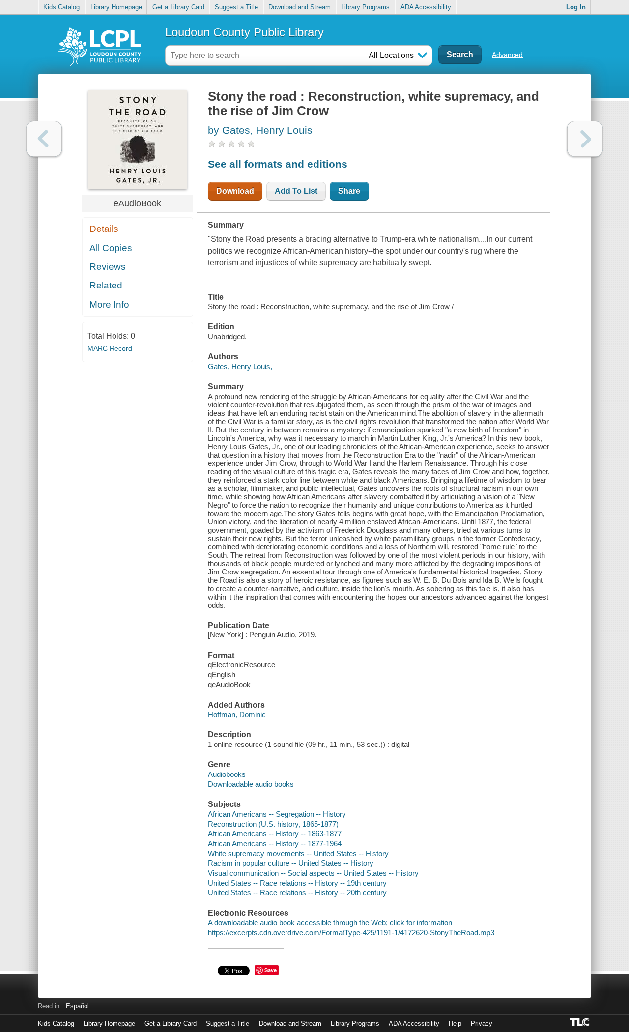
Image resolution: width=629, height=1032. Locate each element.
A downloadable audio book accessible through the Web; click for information (330, 922)
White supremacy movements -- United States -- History (298, 853)
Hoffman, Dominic (237, 714)
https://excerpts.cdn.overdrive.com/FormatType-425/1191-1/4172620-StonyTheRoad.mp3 (351, 932)
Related (105, 285)
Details (103, 229)
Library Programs (365, 7)
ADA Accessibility (425, 7)
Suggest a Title (236, 7)
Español (77, 1006)
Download (235, 191)
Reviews (107, 266)
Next (585, 139)
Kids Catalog (61, 7)
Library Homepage (116, 7)
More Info (109, 304)
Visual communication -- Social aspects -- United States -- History (313, 873)
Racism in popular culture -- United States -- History (290, 863)
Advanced (507, 54)
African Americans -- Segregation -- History (277, 814)
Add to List (296, 191)
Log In (576, 7)
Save (270, 970)
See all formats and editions (277, 164)
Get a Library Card (178, 7)
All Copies (110, 248)
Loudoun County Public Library (244, 32)
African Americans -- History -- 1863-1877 (275, 834)
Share (349, 191)
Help (455, 1023)
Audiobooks (227, 774)
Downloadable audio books (251, 784)
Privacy (481, 1023)
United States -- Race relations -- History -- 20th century (297, 893)
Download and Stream (299, 7)
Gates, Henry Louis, (240, 366)
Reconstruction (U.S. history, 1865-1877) (273, 824)
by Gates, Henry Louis (260, 130)
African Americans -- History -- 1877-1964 (275, 843)
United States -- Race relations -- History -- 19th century (297, 883)
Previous (44, 139)
